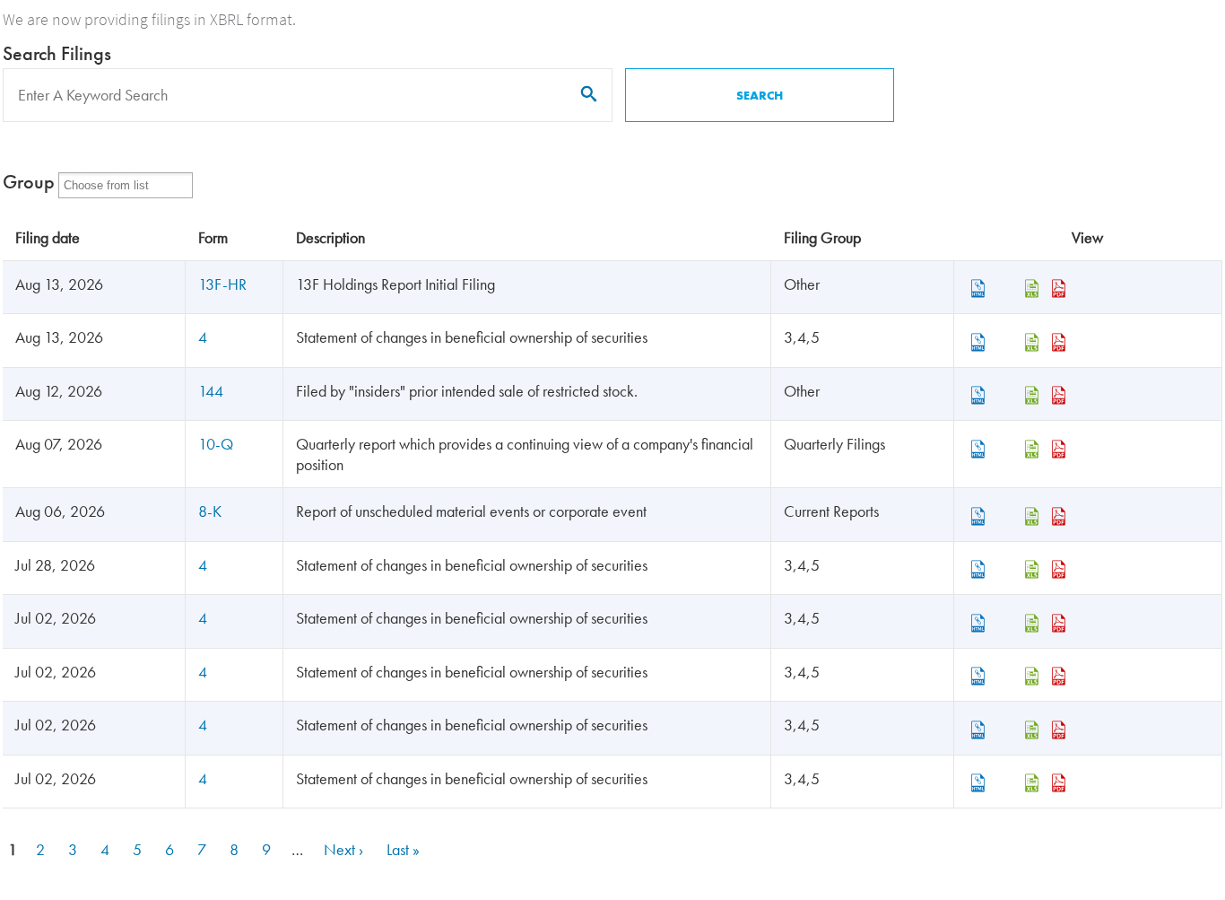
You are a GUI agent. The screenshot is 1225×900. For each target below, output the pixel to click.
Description (330, 237)
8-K (210, 511)
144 (210, 390)
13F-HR (222, 284)
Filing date (47, 237)
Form (213, 237)
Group (29, 182)
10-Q (215, 443)
